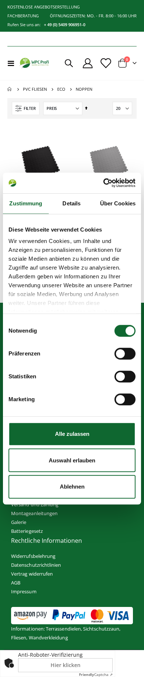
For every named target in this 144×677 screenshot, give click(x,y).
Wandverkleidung (48, 637)
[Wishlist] (105, 63)
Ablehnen (72, 486)
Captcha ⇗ (96, 674)
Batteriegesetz (27, 531)
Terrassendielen (63, 628)
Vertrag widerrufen (32, 573)
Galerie (18, 522)
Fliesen (18, 637)
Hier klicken (65, 665)
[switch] (125, 354)
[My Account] (88, 63)
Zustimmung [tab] (25, 203)
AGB (15, 582)
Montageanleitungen (34, 513)
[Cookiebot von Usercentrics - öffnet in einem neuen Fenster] (104, 183)
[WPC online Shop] (34, 63)
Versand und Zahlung (34, 504)
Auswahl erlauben (72, 460)
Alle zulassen (72, 434)
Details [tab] (71, 203)
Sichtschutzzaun (101, 628)
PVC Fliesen (35, 89)
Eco (61, 89)
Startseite (10, 89)
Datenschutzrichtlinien (36, 565)
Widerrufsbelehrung (33, 556)
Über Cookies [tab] (118, 203)
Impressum (24, 591)
